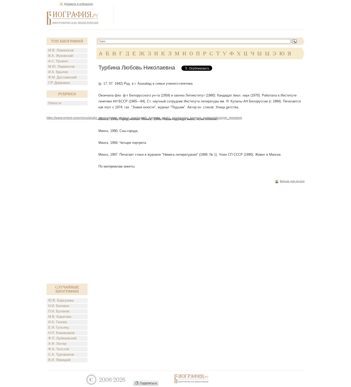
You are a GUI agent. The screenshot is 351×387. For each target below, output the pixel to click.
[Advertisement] (210, 13)
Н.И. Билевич (58, 306)
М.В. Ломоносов (61, 50)
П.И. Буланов (58, 311)
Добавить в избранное (78, 3)
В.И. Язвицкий (59, 360)
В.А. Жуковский (60, 56)
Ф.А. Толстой (58, 349)
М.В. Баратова (59, 317)
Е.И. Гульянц (58, 327)
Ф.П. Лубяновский (62, 338)
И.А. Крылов (58, 72)
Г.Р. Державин (59, 83)
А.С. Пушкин (58, 61)
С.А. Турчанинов (61, 354)
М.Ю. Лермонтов (61, 66)
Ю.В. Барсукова (60, 300)
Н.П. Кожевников (61, 333)
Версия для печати (292, 181)
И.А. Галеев (57, 322)
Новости (54, 103)
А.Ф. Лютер (57, 344)
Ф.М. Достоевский (62, 77)
